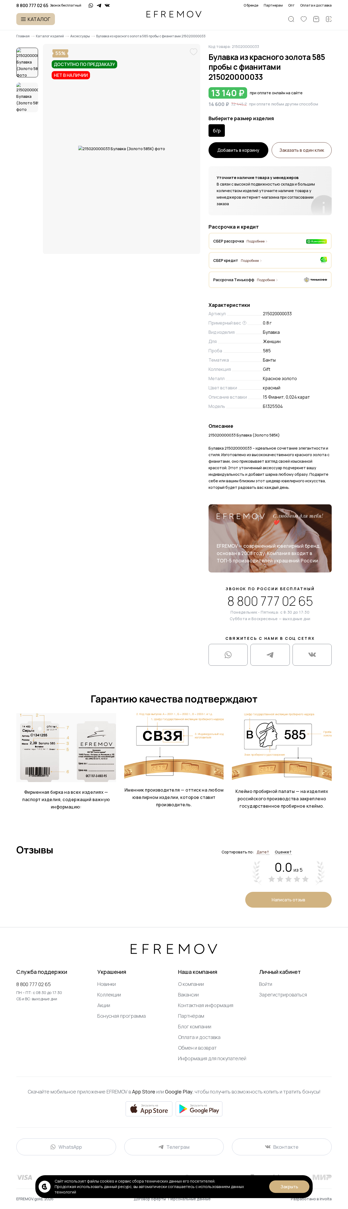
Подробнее (256, 241)
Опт (291, 5)
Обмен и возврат (197, 1047)
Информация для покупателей (212, 1058)
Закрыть (289, 1187)
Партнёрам (191, 1016)
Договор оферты (150, 1198)
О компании (191, 984)
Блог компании (194, 1026)
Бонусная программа (121, 1016)
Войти (265, 984)
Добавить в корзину (238, 150)
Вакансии (188, 994)
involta (326, 1198)
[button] (27, 63)
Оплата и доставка (316, 5)
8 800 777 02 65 (270, 601)
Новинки (106, 984)
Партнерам (273, 5)
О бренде (251, 5)
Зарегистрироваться (283, 994)
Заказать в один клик (301, 150)
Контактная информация (205, 1005)
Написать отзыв (288, 900)
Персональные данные (189, 1198)
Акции (103, 1005)
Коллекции (109, 994)
